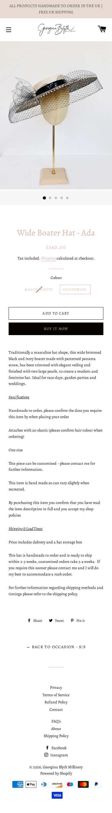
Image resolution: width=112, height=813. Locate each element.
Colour (56, 277)
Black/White (39, 289)
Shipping (48, 258)
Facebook (59, 748)
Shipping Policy (56, 736)
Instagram (58, 755)
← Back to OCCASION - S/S (56, 647)
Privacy (56, 687)
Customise (75, 289)
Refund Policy (56, 702)
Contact (56, 709)
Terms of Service (56, 695)
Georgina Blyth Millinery (63, 767)
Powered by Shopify (56, 773)
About (56, 728)
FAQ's (56, 721)
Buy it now (56, 328)
